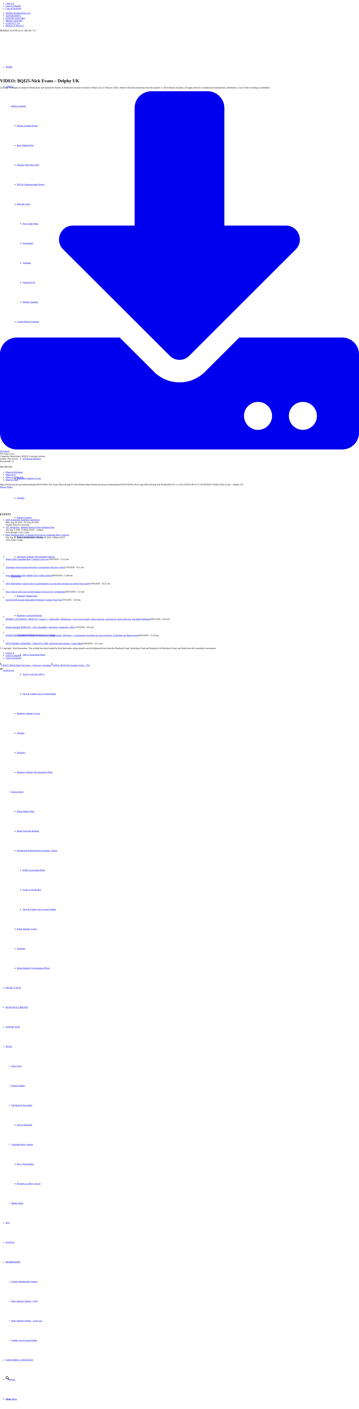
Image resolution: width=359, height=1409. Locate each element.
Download (4, 451)
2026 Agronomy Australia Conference (22, 520)
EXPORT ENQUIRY (15, 18)
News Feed (16, 1066)
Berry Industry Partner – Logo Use (26, 1321)
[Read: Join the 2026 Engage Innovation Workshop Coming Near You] (8, 597)
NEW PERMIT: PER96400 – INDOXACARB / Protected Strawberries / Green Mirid (44, 643)
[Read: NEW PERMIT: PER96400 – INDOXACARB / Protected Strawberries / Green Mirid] (8, 641)
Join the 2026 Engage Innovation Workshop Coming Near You (33, 600)
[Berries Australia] (21, 45)
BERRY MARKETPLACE (18, 13)
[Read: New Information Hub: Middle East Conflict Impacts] (8, 573)
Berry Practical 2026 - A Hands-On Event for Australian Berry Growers (37, 535)
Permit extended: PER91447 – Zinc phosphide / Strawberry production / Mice (40, 627)
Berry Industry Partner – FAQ (24, 1301)
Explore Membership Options (24, 1281)
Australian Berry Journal (22, 1144)
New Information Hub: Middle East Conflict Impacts (29, 575)
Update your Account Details (24, 1340)
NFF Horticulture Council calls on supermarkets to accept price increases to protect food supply (48, 583)
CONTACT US (13, 23)
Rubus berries (17, 792)
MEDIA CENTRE (14, 21)
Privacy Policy (6, 487)
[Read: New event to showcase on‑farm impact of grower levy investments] (8, 589)
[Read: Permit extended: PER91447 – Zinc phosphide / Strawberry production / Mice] (8, 625)
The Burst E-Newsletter (21, 1105)
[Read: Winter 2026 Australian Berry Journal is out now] (8, 557)
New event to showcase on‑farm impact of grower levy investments (35, 592)
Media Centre (17, 1203)
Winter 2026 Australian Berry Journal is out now (27, 559)
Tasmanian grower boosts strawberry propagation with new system (35, 567)
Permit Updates (18, 1085)
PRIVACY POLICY (15, 26)
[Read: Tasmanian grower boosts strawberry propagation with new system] (8, 565)
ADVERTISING (13, 16)
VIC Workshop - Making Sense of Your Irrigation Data (30, 527)
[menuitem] (182, 13)
